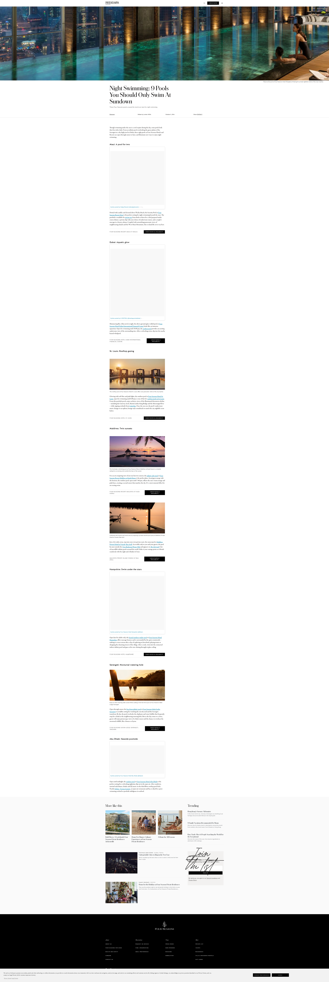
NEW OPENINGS (170, 947)
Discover (112, 114)
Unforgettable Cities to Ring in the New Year (154, 855)
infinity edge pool (152, 476)
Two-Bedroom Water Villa (131, 547)
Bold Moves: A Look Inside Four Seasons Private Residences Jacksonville (116, 839)
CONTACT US (109, 959)
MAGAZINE (169, 951)
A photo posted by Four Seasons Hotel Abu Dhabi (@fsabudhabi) (128, 775)
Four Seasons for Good (113, 947)
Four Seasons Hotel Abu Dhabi (147, 782)
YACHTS (198, 947)
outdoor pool (130, 782)
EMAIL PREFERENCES (142, 951)
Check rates (213, 3)
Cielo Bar (132, 406)
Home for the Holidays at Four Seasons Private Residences (159, 884)
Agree (280, 975)
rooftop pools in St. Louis (155, 399)
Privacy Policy (193, 880)
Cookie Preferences (261, 975)
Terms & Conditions (212, 878)
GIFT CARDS (199, 959)
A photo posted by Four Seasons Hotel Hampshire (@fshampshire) (128, 632)
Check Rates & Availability (154, 232)
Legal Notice (15, 978)
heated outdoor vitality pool (138, 638)
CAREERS (108, 955)
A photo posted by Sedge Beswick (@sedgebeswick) (124, 207)
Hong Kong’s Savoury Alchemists (199, 811)
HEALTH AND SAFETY (111, 951)
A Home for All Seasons (166, 837)
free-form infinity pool (133, 709)
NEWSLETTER (170, 955)
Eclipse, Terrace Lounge (122, 789)
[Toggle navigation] (222, 3)
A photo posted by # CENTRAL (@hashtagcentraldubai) (125, 318)
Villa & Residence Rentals (205, 955)
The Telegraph (155, 547)
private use (128, 217)
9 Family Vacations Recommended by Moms (203, 823)
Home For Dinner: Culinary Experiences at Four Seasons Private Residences (142, 839)
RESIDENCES (199, 951)
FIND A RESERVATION (142, 947)
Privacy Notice (7, 978)
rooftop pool (147, 329)
